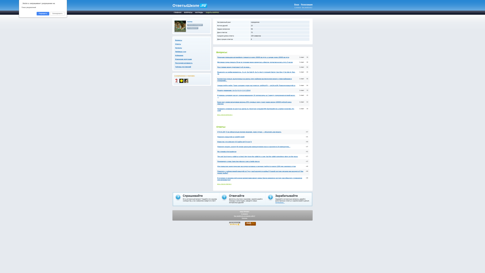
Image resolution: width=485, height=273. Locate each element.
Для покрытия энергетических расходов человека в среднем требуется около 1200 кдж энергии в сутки (256, 166)
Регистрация (307, 4)
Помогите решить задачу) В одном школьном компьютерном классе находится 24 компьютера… (253, 147)
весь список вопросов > (225, 115)
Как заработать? (307, 7)
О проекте (297, 7)
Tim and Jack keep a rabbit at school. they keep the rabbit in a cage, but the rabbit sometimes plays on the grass (257, 156)
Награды (244, 218)
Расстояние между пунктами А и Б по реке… (234, 67)
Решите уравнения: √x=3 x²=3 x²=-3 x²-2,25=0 (233, 90)
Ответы (178, 44)
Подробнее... (280, 202)
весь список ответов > (224, 184)
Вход (296, 4)
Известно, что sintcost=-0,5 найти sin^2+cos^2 (234, 142)
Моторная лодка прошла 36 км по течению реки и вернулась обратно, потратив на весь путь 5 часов (255, 62)
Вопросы (178, 40)
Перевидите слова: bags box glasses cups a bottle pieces (238, 161)
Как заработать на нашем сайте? (244, 216)
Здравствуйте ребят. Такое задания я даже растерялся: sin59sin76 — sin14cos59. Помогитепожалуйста (256, 85)
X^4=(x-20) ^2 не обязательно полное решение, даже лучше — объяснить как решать (249, 132)
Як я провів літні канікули (226, 152)
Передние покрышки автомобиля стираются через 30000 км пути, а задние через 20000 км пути (253, 57)
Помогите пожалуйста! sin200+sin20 (231, 137)
